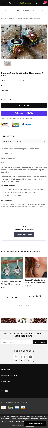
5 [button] (26, 305)
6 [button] (28, 305)
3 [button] (21, 305)
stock (3, 81)
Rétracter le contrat (35, 423)
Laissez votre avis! (24, 234)
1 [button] (17, 305)
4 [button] (24, 305)
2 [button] (19, 305)
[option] (24, 10)
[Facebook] (2, 391)
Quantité (4, 90)
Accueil (3, 19)
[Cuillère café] (24, 320)
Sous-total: (5, 100)
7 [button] (31, 305)
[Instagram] (6, 391)
